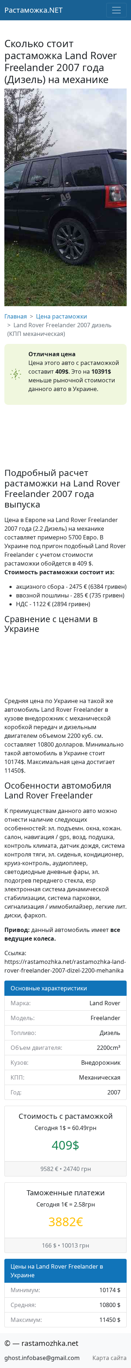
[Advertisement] (65, 436)
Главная (15, 316)
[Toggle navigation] (116, 10)
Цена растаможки (61, 316)
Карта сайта (109, 1358)
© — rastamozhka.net (41, 1343)
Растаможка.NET (33, 10)
